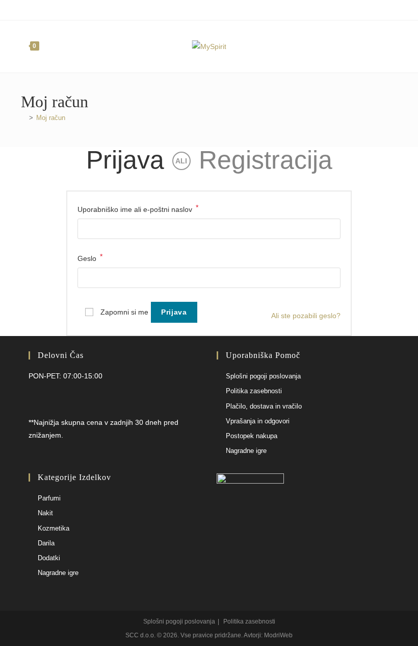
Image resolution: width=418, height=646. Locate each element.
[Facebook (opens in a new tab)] (203, 8)
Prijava (125, 160)
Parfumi (49, 498)
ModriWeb (278, 635)
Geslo (89, 257)
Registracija (265, 160)
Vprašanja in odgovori (258, 421)
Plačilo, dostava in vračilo (264, 406)
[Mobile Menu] (392, 46)
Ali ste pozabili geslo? (306, 316)
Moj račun (50, 118)
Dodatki (49, 558)
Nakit (45, 513)
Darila (46, 543)
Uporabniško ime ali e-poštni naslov (137, 208)
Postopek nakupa (251, 436)
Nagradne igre (246, 450)
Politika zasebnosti (254, 391)
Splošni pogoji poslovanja (263, 376)
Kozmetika (53, 528)
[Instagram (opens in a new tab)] (213, 8)
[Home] (23, 118)
